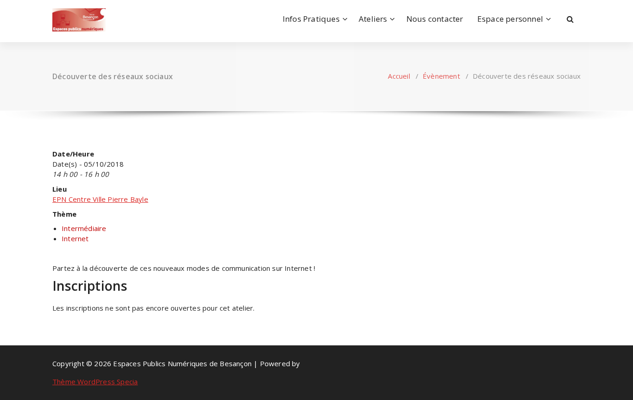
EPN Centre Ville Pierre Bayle (100, 199)
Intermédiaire (84, 228)
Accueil (399, 76)
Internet (75, 238)
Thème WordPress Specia (95, 381)
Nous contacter (434, 18)
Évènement (441, 76)
